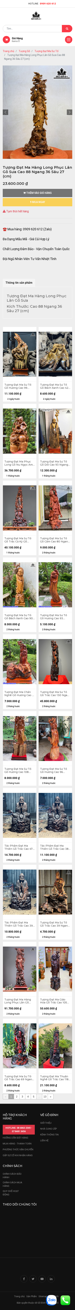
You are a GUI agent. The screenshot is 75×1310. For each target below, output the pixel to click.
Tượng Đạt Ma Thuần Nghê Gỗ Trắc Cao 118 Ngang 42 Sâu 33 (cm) (54, 1078)
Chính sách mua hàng (12, 1184)
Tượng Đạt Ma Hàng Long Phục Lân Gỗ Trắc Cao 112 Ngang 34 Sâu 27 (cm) (19, 1001)
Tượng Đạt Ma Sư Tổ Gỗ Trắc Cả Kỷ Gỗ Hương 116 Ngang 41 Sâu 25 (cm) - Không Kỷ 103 (19, 540)
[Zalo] (51, 1300)
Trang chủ (8, 51)
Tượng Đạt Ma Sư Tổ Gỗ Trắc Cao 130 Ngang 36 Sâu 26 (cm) (55, 694)
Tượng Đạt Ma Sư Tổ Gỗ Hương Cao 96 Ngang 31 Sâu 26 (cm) (54, 770)
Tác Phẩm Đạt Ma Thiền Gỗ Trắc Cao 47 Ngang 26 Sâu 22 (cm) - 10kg (19, 847)
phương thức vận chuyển (18, 1149)
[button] (5, 112)
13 (45, 1096)
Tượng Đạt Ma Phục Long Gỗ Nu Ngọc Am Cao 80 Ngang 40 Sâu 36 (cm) (18, 463)
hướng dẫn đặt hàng (15, 1137)
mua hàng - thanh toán (17, 1143)
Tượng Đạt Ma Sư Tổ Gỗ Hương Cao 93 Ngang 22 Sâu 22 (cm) (54, 617)
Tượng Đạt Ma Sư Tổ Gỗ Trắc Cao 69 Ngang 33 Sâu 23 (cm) (19, 1078)
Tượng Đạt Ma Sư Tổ (46, 51)
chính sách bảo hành (12, 1175)
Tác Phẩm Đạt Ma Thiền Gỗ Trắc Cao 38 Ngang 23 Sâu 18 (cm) (54, 847)
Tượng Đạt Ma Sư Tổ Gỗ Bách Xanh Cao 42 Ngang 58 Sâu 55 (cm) (54, 386)
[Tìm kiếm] (67, 28)
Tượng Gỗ (24, 51)
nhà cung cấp (48, 1128)
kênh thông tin (49, 1134)
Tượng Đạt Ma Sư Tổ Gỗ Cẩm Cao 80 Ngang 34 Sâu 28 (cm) (55, 540)
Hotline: (42, 3)
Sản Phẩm (31, 1296)
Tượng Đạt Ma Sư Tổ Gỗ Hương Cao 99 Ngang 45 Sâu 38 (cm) (18, 386)
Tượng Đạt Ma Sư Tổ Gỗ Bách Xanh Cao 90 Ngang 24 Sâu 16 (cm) (18, 617)
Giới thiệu (46, 1122)
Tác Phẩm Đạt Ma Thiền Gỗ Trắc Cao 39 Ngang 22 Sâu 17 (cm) (18, 924)
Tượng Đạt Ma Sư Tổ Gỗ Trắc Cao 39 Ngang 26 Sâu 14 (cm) (54, 924)
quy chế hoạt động (11, 1193)
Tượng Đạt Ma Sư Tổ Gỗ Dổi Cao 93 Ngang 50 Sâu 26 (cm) (54, 463)
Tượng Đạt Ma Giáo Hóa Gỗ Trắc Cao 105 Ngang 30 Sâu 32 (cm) (54, 1001)
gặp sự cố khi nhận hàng (18, 1155)
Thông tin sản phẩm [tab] (18, 282)
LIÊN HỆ (44, 1140)
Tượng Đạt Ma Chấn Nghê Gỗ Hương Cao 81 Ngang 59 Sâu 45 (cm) (19, 694)
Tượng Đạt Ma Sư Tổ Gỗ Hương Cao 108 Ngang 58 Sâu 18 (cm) (18, 770)
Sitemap (43, 1296)
